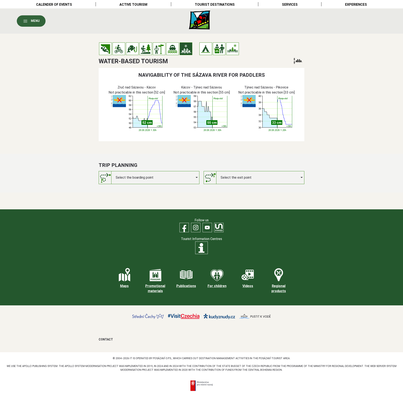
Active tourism (133, 5)
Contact (106, 339)
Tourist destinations (215, 5)
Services (290, 5)
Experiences (356, 5)
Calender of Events (54, 5)
